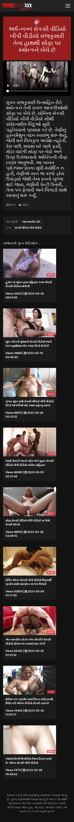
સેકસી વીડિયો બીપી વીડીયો (28, 227)
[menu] (67, 5)
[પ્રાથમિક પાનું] (17, 6)
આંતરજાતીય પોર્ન (31, 221)
